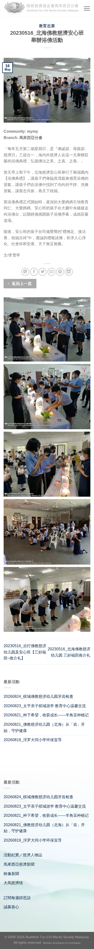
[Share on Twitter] (43, 272)
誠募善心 (11, 907)
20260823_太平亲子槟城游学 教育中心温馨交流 (45, 706)
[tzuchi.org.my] (42, 8)
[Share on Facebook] (34, 272)
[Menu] (86, 8)
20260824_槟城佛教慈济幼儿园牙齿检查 (38, 696)
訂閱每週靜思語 (17, 898)
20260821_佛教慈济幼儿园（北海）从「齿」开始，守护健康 (44, 727)
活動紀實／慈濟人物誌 (23, 855)
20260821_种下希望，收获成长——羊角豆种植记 (46, 715)
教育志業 (47, 26)
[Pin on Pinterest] (60, 272)
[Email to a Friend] (51, 272)
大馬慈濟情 (13, 883)
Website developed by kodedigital (62, 943)
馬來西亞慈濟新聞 (19, 864)
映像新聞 (11, 874)
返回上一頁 (21, 284)
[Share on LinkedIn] (69, 272)
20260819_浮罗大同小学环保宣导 (33, 740)
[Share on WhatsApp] (25, 272)
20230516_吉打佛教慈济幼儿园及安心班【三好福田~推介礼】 (25, 652)
